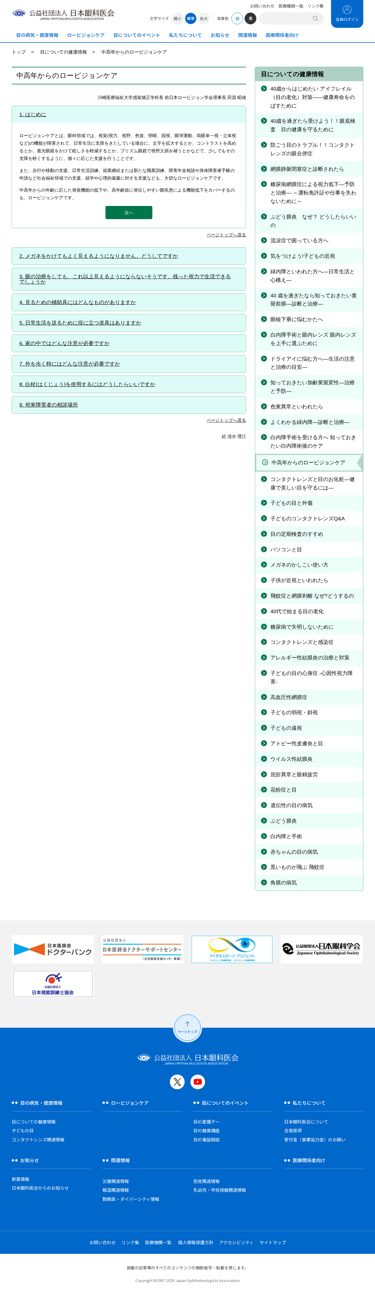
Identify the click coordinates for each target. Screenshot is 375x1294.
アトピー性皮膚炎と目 (296, 743)
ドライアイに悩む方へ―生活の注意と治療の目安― (312, 363)
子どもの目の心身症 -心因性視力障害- (311, 677)
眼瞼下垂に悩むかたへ (296, 319)
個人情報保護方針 (195, 1242)
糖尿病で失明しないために (302, 627)
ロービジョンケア (86, 34)
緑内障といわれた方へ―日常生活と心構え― (312, 276)
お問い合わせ (262, 6)
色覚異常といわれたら (296, 407)
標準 (191, 18)
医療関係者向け (282, 34)
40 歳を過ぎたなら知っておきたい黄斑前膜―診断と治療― (313, 300)
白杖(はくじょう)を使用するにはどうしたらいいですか (90, 384)
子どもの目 (23, 1130)
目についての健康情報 (63, 52)
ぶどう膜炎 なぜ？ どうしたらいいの (313, 221)
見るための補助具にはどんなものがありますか (80, 302)
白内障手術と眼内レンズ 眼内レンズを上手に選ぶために (313, 339)
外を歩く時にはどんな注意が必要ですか (72, 364)
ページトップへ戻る (226, 235)
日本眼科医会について (306, 1122)
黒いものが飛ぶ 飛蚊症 (297, 867)
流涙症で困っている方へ (299, 240)
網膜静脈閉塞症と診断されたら (307, 169)
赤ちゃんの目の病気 (294, 852)
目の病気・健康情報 (37, 34)
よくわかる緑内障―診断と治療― (310, 422)
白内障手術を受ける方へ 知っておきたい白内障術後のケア (313, 441)
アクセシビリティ (236, 1242)
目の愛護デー (206, 1122)
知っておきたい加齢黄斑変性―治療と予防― (312, 387)
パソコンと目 (286, 550)
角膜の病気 (283, 883)
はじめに (35, 114)
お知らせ (220, 34)
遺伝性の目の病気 (291, 805)
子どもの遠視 (286, 728)
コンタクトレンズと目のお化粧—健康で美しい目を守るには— (312, 483)
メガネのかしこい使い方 (299, 565)
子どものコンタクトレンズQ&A (307, 518)
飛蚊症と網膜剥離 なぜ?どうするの (312, 596)
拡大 (204, 18)
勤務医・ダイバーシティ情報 (131, 1199)
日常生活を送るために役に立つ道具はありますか (83, 323)
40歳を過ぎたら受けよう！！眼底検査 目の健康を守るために (312, 125)
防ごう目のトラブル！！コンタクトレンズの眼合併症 (312, 149)
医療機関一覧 (291, 6)
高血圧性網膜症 (288, 697)
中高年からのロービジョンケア (308, 463)
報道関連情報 (116, 1190)
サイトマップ (273, 1242)
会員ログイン (347, 19)
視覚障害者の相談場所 (51, 405)
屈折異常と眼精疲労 (294, 775)
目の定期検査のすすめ (296, 534)
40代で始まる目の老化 (297, 611)
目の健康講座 (206, 1130)
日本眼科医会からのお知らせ (40, 1188)
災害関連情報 (116, 1181)
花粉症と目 (283, 790)
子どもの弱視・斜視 (294, 712)
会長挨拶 (293, 1130)
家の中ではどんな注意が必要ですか (67, 343)
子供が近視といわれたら (299, 580)
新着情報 (20, 1179)
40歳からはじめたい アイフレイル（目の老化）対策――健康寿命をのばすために (312, 97)
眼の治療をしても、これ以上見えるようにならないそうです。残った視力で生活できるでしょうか (125, 279)
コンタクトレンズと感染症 (302, 642)
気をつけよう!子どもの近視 (302, 256)
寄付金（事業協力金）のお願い (315, 1139)
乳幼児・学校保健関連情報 (219, 1190)
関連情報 (247, 34)
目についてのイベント (136, 34)
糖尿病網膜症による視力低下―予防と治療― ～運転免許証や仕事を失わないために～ (313, 192)
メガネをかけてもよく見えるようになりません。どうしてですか (101, 256)
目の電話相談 (206, 1139)
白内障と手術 (286, 836)
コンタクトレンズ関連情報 (38, 1139)
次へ (129, 212)
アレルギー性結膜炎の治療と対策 (310, 658)
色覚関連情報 (206, 1181)
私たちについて (185, 34)
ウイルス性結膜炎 (291, 759)
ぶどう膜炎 (283, 821)
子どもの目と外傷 (291, 503)
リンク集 (315, 6)
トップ (19, 52)
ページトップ (187, 1031)
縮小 (177, 18)
